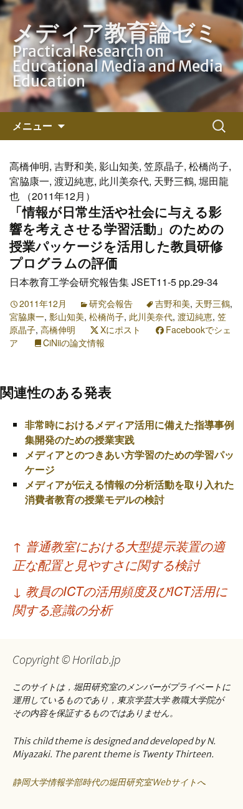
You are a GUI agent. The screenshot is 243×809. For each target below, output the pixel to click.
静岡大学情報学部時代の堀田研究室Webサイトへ (109, 782)
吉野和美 (172, 303)
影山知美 (66, 316)
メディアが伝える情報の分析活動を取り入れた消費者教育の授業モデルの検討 (129, 491)
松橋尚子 (106, 316)
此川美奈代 (151, 316)
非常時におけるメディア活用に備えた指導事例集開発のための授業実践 (129, 432)
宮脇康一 (26, 316)
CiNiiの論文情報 (74, 342)
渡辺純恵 (195, 316)
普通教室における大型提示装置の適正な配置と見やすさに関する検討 (118, 555)
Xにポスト (120, 329)
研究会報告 (111, 303)
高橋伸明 (57, 329)
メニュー (32, 126)
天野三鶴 (212, 303)
